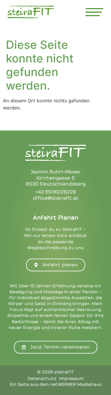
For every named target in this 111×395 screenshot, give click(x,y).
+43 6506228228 (55, 192)
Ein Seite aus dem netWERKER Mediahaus (56, 384)
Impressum (71, 378)
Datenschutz (42, 378)
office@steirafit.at (55, 198)
